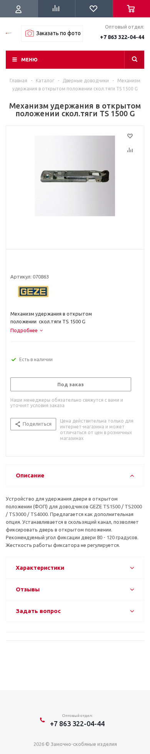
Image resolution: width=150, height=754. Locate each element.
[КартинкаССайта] (75, 186)
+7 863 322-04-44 (122, 37)
